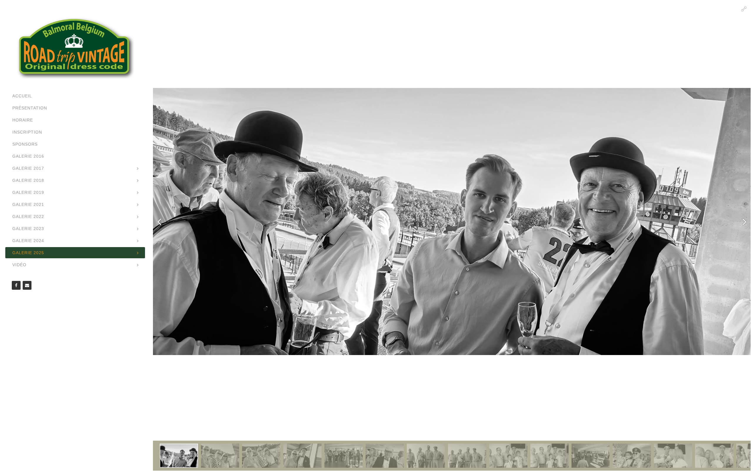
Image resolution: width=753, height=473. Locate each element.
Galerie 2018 (28, 180)
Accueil (22, 96)
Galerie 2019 (28, 192)
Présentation (29, 108)
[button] (744, 9)
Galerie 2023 (28, 228)
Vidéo (19, 264)
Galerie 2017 (28, 168)
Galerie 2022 (28, 216)
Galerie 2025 (28, 252)
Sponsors (25, 144)
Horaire (22, 120)
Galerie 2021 (28, 204)
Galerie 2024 (28, 240)
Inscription (27, 132)
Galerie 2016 (28, 156)
